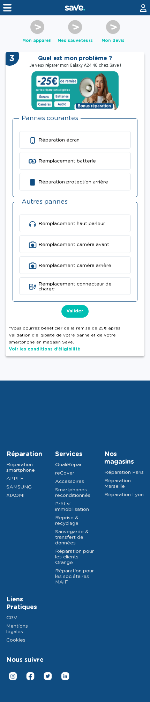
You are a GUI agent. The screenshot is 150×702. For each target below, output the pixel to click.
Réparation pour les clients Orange (74, 557)
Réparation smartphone (20, 467)
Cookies (15, 640)
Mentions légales (17, 629)
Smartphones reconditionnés (72, 492)
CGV (11, 617)
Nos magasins (119, 458)
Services (68, 454)
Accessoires (69, 481)
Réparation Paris (124, 472)
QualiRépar (68, 464)
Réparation (24, 454)
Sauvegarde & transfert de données (72, 537)
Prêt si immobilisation (72, 506)
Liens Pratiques (21, 603)
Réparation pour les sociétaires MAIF (74, 577)
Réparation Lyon (124, 494)
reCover (64, 473)
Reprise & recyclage (66, 520)
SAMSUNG (19, 487)
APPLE (15, 478)
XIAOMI (15, 495)
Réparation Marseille (117, 483)
